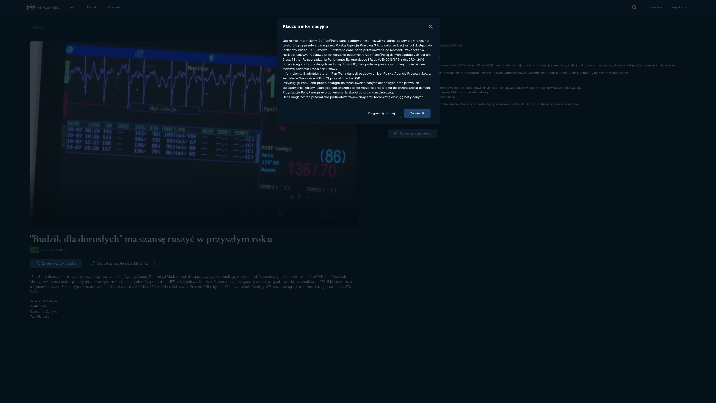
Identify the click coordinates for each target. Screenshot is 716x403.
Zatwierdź (417, 113)
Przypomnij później (381, 113)
